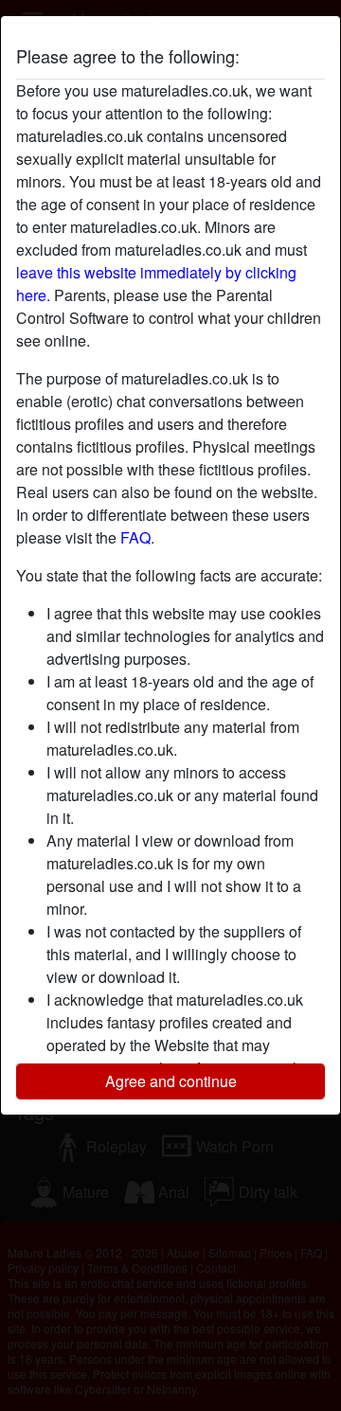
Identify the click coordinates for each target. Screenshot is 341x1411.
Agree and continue (171, 1081)
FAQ (135, 537)
